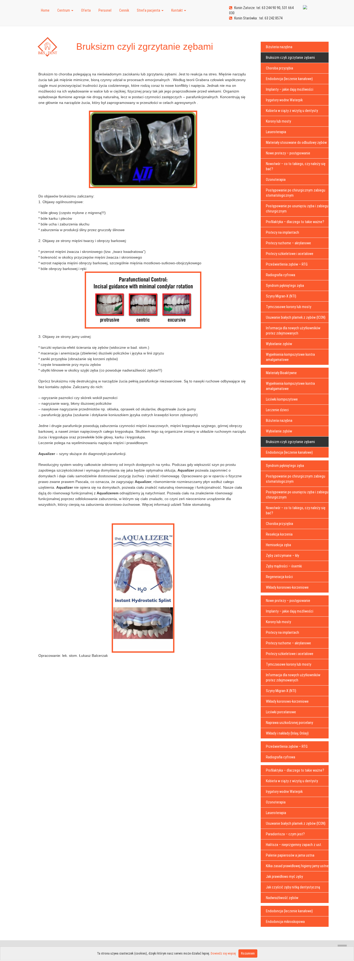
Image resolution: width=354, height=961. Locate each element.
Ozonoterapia (276, 179)
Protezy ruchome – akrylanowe (288, 243)
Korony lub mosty (278, 121)
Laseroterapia (276, 132)
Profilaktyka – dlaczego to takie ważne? (295, 222)
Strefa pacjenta (149, 10)
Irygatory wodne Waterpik (284, 100)
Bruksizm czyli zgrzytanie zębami (290, 57)
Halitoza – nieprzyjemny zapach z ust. (294, 845)
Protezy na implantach (282, 232)
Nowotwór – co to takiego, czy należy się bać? (295, 166)
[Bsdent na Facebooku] (305, 4)
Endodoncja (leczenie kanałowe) (289, 79)
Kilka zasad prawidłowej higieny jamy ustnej (297, 866)
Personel (104, 10)
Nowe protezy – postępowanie (288, 153)
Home (45, 10)
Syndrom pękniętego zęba (285, 285)
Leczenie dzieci (277, 410)
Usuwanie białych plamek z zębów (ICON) (295, 317)
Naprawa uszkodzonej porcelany (289, 723)
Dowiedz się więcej (223, 953)
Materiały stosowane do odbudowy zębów (296, 142)
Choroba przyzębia (279, 68)
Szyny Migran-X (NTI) (281, 296)
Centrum (64, 10)
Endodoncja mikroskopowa (285, 922)
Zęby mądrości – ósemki (284, 566)
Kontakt (177, 10)
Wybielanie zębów (279, 344)
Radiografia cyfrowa (280, 275)
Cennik (124, 10)
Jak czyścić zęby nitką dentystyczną (293, 887)
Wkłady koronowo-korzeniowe (287, 587)
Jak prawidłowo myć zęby (284, 876)
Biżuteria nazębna (279, 47)
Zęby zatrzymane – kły (282, 555)
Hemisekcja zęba (278, 545)
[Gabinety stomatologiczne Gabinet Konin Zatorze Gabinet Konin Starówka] (33, 4)
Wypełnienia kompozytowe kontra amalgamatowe (290, 357)
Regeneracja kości (279, 577)
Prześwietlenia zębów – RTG (287, 264)
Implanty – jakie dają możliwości (289, 89)
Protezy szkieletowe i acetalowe (289, 254)
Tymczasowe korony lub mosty (288, 307)
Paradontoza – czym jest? (285, 834)
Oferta (86, 10)
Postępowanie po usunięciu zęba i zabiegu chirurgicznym (297, 208)
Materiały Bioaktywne (281, 373)
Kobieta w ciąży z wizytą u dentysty (292, 111)
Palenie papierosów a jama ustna (290, 855)
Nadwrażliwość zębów (282, 898)
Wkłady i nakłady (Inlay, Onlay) (287, 733)
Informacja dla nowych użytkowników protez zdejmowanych (293, 330)
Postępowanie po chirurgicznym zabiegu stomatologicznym (295, 192)
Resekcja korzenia (279, 534)
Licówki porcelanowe (281, 712)
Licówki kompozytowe (282, 399)
